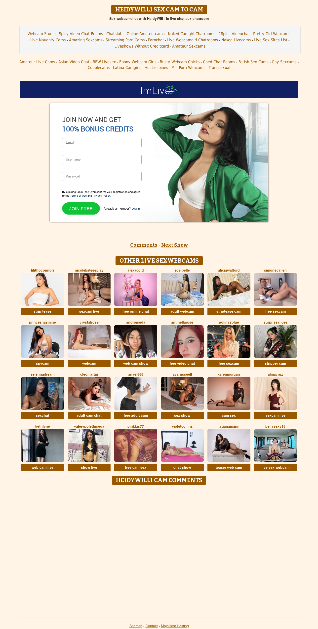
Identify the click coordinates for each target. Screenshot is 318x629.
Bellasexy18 (275, 426)
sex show (182, 415)
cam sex (229, 415)
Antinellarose (182, 322)
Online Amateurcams (146, 33)
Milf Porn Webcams (188, 67)
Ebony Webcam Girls (138, 61)
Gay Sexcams (284, 61)
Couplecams (99, 67)
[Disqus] (159, 549)
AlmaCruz (275, 374)
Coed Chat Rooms (219, 61)
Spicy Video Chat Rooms (81, 33)
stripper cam (275, 363)
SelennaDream (42, 374)
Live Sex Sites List (270, 40)
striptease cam (228, 311)
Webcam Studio (42, 33)
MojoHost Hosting (175, 625)
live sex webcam (275, 467)
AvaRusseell (182, 374)
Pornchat (156, 40)
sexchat (42, 415)
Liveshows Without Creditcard (142, 46)
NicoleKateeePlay (89, 270)
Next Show (174, 245)
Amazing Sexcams (85, 40)
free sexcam (275, 311)
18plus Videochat (234, 33)
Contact (152, 625)
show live (89, 467)
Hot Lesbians (156, 67)
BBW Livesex (104, 61)
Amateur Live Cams (37, 61)
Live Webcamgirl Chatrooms (192, 40)
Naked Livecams (236, 40)
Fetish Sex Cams (253, 61)
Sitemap (135, 625)
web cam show (135, 363)
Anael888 (135, 374)
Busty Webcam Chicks (180, 61)
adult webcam (182, 311)
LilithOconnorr (42, 270)
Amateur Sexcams (188, 46)
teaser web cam (229, 467)
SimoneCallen (275, 270)
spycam (42, 363)
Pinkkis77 (135, 426)
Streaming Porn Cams (125, 40)
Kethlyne (42, 426)
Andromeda (135, 322)
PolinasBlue (229, 322)
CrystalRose (89, 322)
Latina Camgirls (127, 67)
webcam (89, 363)
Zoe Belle (182, 270)
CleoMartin (89, 374)
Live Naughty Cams (48, 40)
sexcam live (89, 311)
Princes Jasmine (42, 322)
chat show (182, 467)
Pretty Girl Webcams (271, 33)
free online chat (135, 311)
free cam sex (135, 467)
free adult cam (136, 415)
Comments (143, 245)
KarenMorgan (229, 374)
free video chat (182, 363)
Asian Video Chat (73, 61)
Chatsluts (114, 33)
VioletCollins (182, 426)
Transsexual (219, 67)
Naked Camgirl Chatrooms (191, 33)
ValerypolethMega (89, 426)
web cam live (42, 467)
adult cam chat (89, 415)
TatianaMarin (228, 426)
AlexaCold (135, 270)
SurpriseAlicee (275, 322)
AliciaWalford (229, 270)
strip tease (42, 311)
